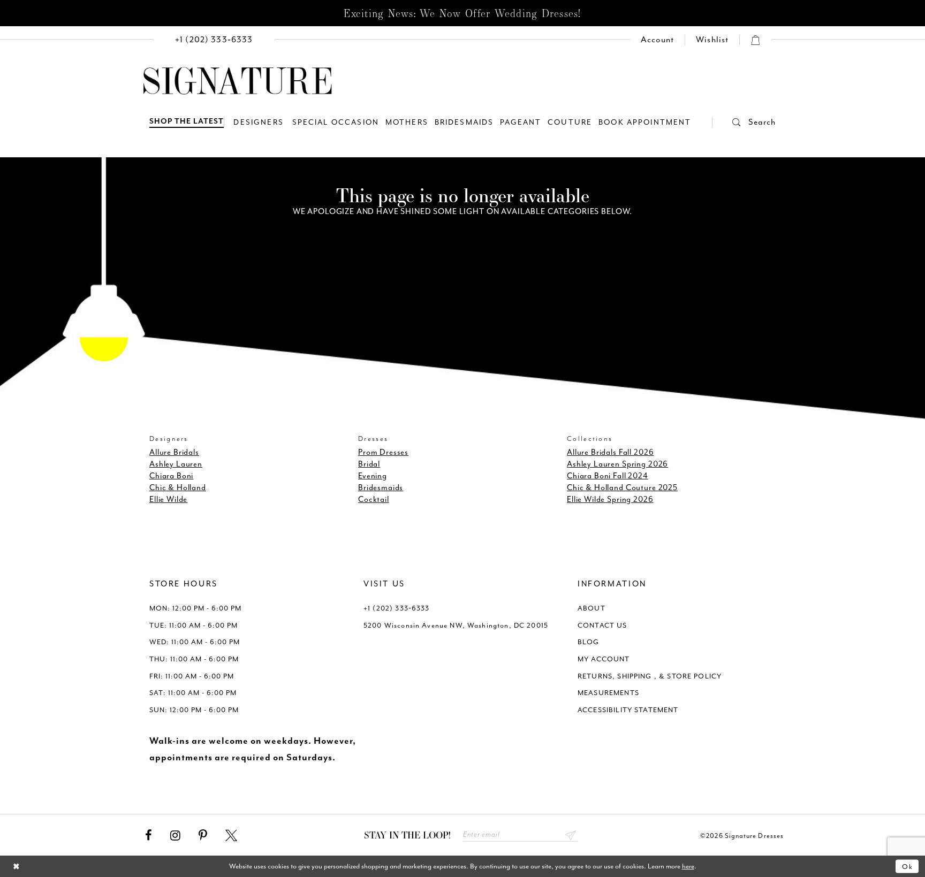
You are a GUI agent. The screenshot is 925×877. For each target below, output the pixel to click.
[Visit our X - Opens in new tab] (231, 835)
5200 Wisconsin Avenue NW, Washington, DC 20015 (455, 625)
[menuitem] (214, 39)
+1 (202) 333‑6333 (396, 608)
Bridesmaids (380, 488)
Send (571, 835)
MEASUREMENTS (608, 692)
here (688, 866)
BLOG (589, 641)
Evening (372, 476)
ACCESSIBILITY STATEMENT (628, 709)
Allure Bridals (174, 452)
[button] (744, 122)
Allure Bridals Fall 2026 (610, 452)
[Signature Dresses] (237, 81)
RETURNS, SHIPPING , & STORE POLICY (650, 676)
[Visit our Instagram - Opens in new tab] (175, 835)
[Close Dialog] (16, 866)
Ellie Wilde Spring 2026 (610, 499)
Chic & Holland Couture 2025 (622, 488)
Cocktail (373, 499)
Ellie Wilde (168, 499)
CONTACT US (602, 625)
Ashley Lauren (175, 464)
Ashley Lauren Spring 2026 (617, 464)
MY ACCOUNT (604, 659)
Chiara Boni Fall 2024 (607, 476)
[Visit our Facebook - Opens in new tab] (148, 835)
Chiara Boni (171, 476)
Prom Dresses (383, 452)
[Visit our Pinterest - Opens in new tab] (203, 835)
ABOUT (591, 608)
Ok (907, 866)
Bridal (369, 464)
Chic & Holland (177, 488)
